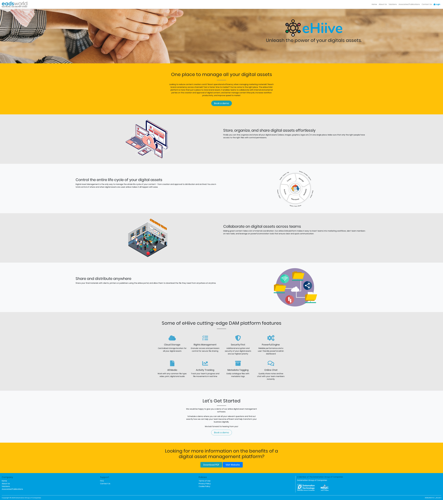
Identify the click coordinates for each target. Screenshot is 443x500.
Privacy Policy (205, 483)
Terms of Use (204, 480)
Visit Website (233, 464)
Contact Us (427, 4)
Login (437, 4)
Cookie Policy (204, 486)
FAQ (102, 480)
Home (375, 4)
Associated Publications (409, 4)
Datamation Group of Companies (312, 480)
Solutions (393, 4)
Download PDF (211, 464)
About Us (383, 4)
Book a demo (221, 103)
